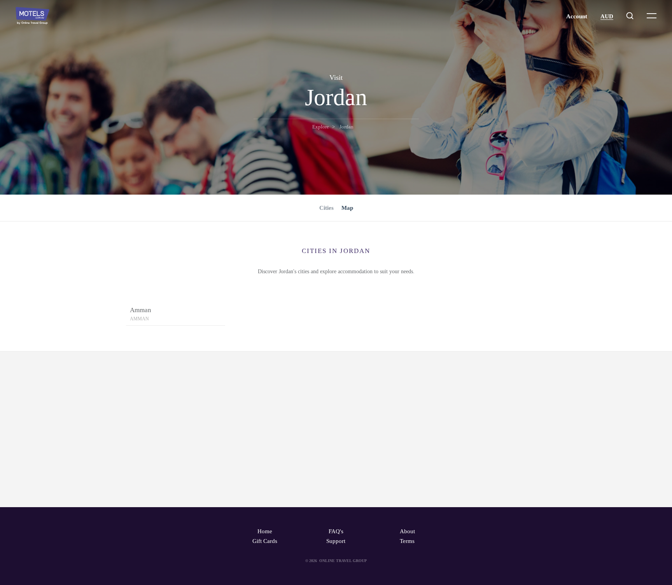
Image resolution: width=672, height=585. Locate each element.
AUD (606, 16)
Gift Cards (264, 541)
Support (335, 541)
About (407, 531)
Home (264, 531)
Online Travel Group (343, 561)
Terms (407, 541)
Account (576, 16)
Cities (326, 208)
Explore (320, 127)
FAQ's (336, 531)
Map (347, 208)
